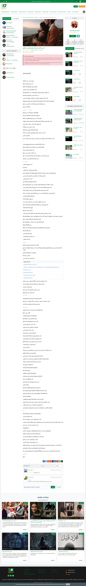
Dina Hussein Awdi (74, 30)
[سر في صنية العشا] (71, 510)
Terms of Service (46, 1)
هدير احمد (81, 140)
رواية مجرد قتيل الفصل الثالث (29, 275)
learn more (62, 584)
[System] (80, 1)
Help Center (34, 1)
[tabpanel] (11, 34)
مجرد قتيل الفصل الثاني (28, 277)
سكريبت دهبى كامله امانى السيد (78, 145)
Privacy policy (27, 569)
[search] (84, 12)
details (24, 529)
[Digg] (53, 461)
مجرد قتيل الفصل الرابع (28, 272)
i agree (67, 584)
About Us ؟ (54, 569)
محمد (82, 56)
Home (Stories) (14, 11)
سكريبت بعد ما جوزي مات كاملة (78, 88)
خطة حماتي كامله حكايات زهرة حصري (78, 53)
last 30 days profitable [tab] (6, 18)
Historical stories (62, 11)
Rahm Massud (30, 477)
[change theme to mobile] (83, 1)
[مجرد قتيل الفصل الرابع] (15, 541)
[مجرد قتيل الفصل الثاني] (71, 541)
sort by (42, 465)
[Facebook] (44, 461)
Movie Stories (38, 11)
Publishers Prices (41, 572)
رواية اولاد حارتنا (76, 154)
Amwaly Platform (5, 11)
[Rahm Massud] (25, 477)
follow (72, 36)
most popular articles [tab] (79, 48)
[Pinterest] (57, 461)
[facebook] (2, 1)
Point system (54, 572)
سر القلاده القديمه (77, 70)
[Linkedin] (55, 461)
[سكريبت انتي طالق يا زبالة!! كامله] (15, 510)
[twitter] (4, 1)
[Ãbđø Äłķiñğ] (25, 470)
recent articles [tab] (70, 48)
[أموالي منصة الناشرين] (3, 6)
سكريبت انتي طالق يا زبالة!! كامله (30, 264)
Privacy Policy (40, 1)
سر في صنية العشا (27, 269)
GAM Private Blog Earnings (29, 574)
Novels (68, 11)
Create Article (75, 11)
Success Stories (53, 11)
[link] (74, 32)
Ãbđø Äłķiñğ (30, 470)
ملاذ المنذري (25, 548)
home (24, 17)
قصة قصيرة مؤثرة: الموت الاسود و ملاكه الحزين (78, 119)
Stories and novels (30, 17)
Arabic (76, 1)
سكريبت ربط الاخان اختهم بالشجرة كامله (78, 62)
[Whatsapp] (60, 461)
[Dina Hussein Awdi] (74, 24)
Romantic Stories (23, 11)
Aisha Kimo (80, 74)
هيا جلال (81, 157)
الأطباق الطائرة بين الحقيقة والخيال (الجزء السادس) (78, 110)
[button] (62, 461)
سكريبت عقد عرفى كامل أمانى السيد (78, 128)
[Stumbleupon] (51, 461)
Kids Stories (30, 11)
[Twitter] (46, 461)
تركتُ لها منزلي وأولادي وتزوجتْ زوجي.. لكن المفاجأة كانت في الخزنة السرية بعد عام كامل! (41, 267)
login (53, 487)
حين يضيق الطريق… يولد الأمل (78, 137)
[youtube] (7, 1)
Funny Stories (45, 11)
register (59, 487)
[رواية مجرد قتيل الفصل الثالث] (43, 541)
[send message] (78, 36)
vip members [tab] (16, 18)
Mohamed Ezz (81, 122)
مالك (54, 518)
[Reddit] (48, 461)
